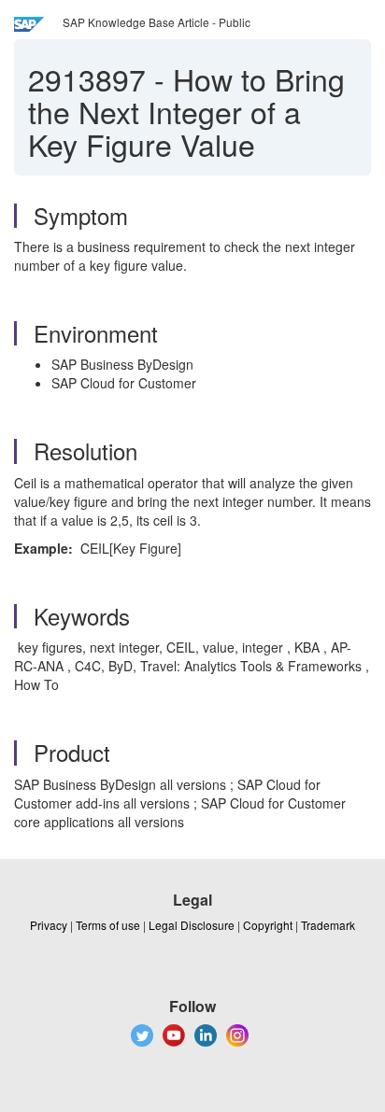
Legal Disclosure (192, 925)
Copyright (267, 925)
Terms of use (108, 925)
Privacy (48, 925)
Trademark (328, 925)
